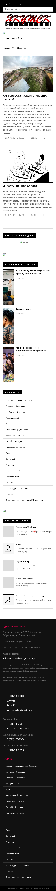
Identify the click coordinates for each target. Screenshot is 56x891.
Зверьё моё (10, 459)
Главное (9, 482)
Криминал (10, 424)
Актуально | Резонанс (15, 435)
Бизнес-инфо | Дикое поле (17, 429)
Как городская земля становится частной (26, 97)
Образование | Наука (15, 471)
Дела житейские (13, 477)
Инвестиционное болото (20, 185)
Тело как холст (23, 309)
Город (8, 453)
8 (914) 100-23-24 (16, 739)
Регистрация (17, 4)
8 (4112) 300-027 (15, 724)
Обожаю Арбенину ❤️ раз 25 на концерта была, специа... (34, 530)
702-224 (11, 705)
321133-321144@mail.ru (18, 728)
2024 (13, 48)
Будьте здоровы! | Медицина (18, 877)
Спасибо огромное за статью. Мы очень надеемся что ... (33, 599)
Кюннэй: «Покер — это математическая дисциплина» (31, 349)
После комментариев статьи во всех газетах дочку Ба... (31, 582)
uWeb (46, 888)
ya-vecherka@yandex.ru (19, 710)
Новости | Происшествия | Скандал (21, 400)
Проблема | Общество (15, 412)
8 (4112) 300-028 (15, 750)
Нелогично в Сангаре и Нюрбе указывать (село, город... (34, 548)
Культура (10, 465)
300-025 (11, 700)
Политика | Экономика (15, 406)
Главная (6, 48)
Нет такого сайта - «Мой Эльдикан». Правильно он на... (31, 565)
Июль (19, 48)
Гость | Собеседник (14, 441)
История (9, 494)
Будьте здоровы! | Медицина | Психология (24, 500)
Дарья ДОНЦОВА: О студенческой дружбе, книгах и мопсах (33, 272)
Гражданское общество (16, 447)
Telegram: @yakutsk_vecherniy (19, 658)
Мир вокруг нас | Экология (17, 488)
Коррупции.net (12, 418)
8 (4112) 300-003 (15, 696)
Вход (5, 4)
